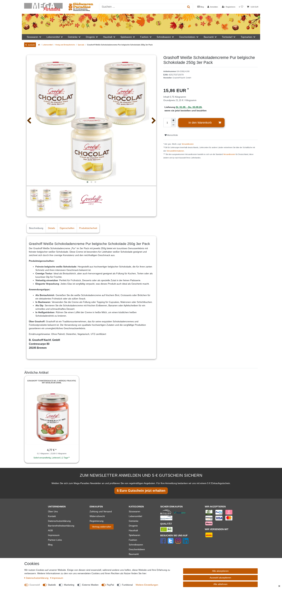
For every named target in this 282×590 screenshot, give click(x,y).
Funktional (127, 584)
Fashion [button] (144, 37)
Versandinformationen (175, 151)
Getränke (133, 521)
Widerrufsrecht (97, 516)
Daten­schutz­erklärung (37, 578)
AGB (50, 530)
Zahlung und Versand (101, 511)
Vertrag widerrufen (101, 526)
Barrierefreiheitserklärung (61, 525)
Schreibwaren (136, 544)
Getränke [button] (73, 37)
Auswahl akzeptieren (220, 577)
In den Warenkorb (200, 122)
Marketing (69, 584)
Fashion (133, 540)
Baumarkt (134, 554)
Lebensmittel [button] (53, 37)
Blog (202, 7)
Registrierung (96, 521)
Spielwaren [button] (126, 37)
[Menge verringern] (173, 125)
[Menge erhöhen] (173, 120)
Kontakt (52, 516)
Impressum (54, 535)
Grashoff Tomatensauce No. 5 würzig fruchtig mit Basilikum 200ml (51, 382)
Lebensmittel (48, 45)
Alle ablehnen (220, 584)
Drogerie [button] (90, 37)
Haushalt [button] (107, 37)
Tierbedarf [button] (227, 37)
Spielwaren (134, 535)
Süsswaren (134, 511)
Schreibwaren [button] (164, 37)
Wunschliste (172, 135)
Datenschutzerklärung (59, 521)
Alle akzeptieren (220, 571)
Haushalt (133, 530)
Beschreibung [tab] (36, 228)
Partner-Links (55, 540)
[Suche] (188, 7)
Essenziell (35, 584)
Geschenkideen (137, 549)
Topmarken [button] (246, 37)
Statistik (52, 584)
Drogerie (133, 525)
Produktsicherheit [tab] (88, 228)
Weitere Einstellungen (147, 584)
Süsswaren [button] (32, 37)
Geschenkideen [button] (187, 37)
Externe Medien (90, 584)
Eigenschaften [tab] (67, 228)
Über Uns (53, 511)
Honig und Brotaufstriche (65, 45)
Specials (81, 45)
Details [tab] (51, 228)
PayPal (110, 584)
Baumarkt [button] (209, 37)
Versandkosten (188, 144)
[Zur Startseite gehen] (39, 45)
